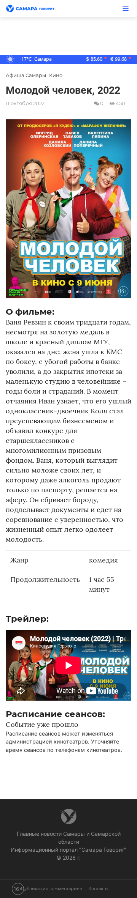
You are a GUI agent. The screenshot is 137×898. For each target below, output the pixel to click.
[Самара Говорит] (34, 8)
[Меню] (125, 8)
